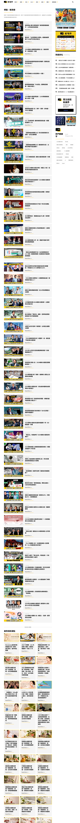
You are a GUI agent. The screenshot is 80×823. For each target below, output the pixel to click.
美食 (37, 2)
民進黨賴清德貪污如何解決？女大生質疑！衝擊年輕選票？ (37, 411)
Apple (63, 163)
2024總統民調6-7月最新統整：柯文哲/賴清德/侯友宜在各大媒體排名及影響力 (37, 568)
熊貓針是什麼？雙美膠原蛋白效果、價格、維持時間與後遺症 (11, 717)
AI (65, 160)
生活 (32, 2)
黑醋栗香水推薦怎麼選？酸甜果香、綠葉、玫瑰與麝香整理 (11, 788)
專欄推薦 (54, 2)
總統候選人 (59, 151)
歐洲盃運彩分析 (60, 154)
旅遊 (42, 2)
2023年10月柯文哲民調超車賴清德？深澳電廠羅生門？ (37, 351)
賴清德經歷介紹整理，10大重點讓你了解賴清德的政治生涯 (37, 580)
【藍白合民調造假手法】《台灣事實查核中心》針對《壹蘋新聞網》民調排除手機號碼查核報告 (37, 254)
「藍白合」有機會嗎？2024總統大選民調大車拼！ (37, 435)
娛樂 (21, 2)
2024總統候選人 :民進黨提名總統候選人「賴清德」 (36, 592)
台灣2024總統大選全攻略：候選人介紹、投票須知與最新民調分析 (37, 168)
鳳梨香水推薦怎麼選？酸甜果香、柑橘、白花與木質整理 (11, 768)
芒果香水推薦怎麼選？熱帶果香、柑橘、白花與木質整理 (27, 768)
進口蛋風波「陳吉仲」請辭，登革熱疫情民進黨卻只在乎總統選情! (37, 315)
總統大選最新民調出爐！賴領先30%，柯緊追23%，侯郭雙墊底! (37, 496)
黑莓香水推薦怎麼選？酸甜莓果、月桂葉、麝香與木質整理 (44, 788)
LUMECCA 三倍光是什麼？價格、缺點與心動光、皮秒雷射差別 (27, 695)
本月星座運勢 (59, 157)
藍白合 (58, 163)
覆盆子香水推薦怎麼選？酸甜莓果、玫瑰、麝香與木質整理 (27, 788)
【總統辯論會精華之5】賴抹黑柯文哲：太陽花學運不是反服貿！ (37, 145)
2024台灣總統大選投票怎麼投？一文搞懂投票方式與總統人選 (37, 520)
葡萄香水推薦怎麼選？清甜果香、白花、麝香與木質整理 (44, 809)
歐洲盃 (63, 148)
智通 (72, 157)
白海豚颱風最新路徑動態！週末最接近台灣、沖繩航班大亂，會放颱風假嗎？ (44, 695)
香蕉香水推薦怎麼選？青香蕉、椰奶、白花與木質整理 (27, 717)
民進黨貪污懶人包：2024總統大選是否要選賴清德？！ (37, 363)
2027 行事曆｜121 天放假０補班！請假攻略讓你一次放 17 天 (28, 646)
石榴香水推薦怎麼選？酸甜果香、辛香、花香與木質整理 (44, 768)
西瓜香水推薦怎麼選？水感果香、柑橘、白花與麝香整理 (11, 669)
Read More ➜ (28, 29)
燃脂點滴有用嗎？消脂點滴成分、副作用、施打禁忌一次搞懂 (44, 647)
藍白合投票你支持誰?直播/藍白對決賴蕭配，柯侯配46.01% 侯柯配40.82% (36, 267)
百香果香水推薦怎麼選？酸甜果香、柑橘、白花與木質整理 (44, 743)
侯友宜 (58, 148)
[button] (73, 2)
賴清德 (71, 144)
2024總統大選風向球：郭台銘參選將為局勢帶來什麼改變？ (37, 387)
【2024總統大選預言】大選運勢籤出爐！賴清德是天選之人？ (37, 279)
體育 (48, 2)
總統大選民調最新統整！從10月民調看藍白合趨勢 (37, 291)
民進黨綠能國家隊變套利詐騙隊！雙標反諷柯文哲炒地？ (37, 62)
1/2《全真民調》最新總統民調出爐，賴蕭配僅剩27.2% (37, 121)
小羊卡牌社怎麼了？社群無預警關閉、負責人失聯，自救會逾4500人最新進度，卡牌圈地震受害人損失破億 (44, 719)
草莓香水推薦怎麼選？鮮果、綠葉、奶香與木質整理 (11, 809)
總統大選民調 (59, 160)
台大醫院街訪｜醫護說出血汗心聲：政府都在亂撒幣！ (37, 217)
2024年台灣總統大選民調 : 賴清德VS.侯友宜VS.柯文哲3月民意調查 (37, 604)
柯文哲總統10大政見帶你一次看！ (35, 73)
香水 (67, 144)
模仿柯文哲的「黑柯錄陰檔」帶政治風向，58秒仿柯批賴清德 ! (37, 484)
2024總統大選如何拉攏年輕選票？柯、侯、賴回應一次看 (37, 423)
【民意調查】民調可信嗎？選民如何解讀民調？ (37, 472)
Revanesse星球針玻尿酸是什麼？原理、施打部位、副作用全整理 (11, 647)
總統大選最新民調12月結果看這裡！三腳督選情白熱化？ (37, 229)
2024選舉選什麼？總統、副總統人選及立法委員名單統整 (37, 375)
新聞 (16, 2)
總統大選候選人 (60, 144)
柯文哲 (66, 141)
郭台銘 (67, 154)
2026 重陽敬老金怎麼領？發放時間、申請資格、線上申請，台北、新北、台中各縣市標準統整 (28, 671)
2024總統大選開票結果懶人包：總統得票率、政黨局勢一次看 (37, 50)
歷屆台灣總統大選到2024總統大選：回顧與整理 (37, 508)
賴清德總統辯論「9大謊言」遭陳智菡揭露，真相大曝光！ (36, 85)
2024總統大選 (59, 141)
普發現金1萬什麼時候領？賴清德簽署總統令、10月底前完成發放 (37, 26)
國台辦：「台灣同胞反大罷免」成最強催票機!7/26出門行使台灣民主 (37, 38)
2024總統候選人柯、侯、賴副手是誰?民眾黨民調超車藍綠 (37, 241)
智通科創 (67, 157)
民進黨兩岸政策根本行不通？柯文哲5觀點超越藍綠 (37, 205)
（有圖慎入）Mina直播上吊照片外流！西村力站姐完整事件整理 (11, 695)
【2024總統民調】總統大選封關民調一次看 (37, 157)
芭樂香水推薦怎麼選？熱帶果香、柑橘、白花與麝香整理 (27, 743)
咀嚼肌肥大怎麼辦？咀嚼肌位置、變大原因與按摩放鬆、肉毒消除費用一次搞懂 (44, 670)
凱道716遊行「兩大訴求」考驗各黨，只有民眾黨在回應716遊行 (37, 556)
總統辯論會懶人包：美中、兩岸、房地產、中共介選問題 (37, 109)
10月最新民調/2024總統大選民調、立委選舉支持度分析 (37, 303)
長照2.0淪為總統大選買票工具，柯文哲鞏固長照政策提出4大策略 (37, 460)
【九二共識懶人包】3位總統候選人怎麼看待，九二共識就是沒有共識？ (37, 544)
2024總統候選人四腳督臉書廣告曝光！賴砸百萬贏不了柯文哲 (37, 447)
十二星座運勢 (67, 151)
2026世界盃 (70, 148)
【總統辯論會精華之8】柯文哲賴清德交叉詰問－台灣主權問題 (37, 133)
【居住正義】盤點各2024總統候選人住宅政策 (37, 532)
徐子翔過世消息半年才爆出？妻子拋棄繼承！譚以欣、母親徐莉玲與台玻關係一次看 (11, 745)
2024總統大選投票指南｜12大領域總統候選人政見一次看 (37, 97)
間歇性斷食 (70, 160)
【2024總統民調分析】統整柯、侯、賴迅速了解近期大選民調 (37, 339)
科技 (26, 2)
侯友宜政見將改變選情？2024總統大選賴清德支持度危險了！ (37, 181)
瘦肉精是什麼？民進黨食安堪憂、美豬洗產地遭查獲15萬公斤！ (37, 399)
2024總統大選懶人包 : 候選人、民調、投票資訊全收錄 (37, 616)
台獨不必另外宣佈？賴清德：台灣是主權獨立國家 (37, 327)
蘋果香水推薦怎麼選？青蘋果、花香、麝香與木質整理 (27, 809)
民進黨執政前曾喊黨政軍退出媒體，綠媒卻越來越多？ (37, 193)
